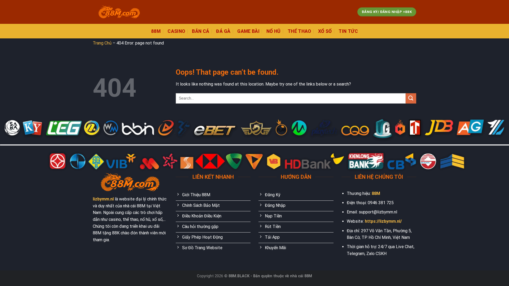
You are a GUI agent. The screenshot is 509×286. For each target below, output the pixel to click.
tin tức (348, 31)
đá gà (223, 31)
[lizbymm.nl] (119, 12)
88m (156, 31)
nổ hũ (273, 31)
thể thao (299, 31)
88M (376, 193)
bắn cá (200, 31)
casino (176, 31)
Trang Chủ (102, 43)
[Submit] (411, 98)
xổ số (325, 31)
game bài (248, 31)
